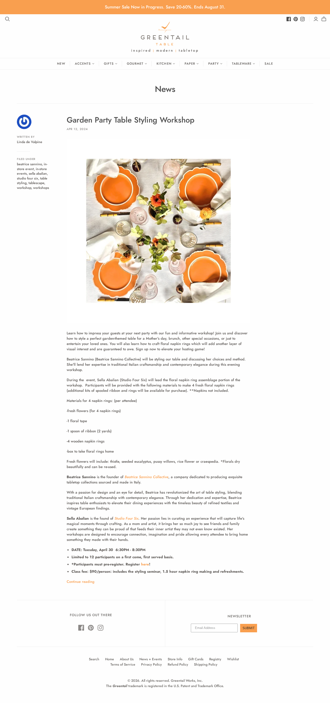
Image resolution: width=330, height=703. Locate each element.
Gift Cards (195, 659)
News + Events (150, 659)
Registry (215, 659)
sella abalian (38, 173)
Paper (190, 63)
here (145, 564)
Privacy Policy (151, 664)
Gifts (109, 63)
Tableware (241, 63)
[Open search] (7, 19)
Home (109, 659)
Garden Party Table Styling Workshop (130, 119)
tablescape (36, 182)
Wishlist (233, 659)
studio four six (27, 178)
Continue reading (80, 581)
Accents (83, 63)
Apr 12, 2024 (77, 129)
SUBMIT (249, 628)
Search (94, 659)
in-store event (32, 166)
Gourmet (135, 63)
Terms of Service (122, 664)
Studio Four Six (126, 518)
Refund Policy (178, 664)
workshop (24, 187)
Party (213, 63)
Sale (269, 63)
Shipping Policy (205, 664)
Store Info (175, 659)
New (61, 63)
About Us (127, 659)
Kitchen (164, 63)
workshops (41, 187)
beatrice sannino (29, 164)
